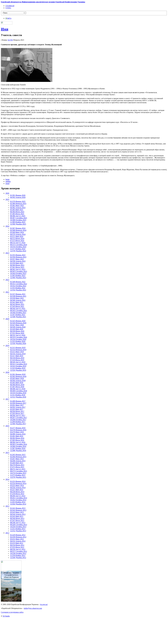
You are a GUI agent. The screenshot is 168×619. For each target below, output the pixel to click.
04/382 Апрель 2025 (17, 208)
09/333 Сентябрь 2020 (18, 337)
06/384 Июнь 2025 (17, 212)
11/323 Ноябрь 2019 (17, 368)
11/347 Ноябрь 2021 (17, 315)
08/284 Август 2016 (17, 442)
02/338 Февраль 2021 (18, 296)
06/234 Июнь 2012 (17, 545)
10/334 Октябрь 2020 (18, 339)
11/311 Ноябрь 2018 (17, 395)
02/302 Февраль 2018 (18, 376)
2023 (7, 253)
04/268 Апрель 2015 (17, 461)
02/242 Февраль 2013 (18, 510)
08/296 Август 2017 (17, 415)
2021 (7, 292)
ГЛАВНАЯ (9, 6)
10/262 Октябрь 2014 (18, 500)
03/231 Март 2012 (17, 539)
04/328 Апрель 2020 (17, 327)
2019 (7, 345)
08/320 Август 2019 (17, 362)
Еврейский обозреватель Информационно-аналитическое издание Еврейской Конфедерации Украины (43, 2)
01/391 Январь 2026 (17, 195)
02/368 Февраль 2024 (18, 230)
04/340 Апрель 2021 (17, 300)
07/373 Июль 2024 (17, 241)
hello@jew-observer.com (33, 608)
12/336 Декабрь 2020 (18, 343)
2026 (7, 193)
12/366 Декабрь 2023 (18, 278)
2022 (7, 280)
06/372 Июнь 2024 (17, 238)
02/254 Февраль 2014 (18, 483)
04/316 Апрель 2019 (17, 354)
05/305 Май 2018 (16, 383)
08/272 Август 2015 (17, 469)
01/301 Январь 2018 (17, 374)
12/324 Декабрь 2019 (18, 370)
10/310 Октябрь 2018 (18, 393)
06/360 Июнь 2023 (17, 265)
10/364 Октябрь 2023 (18, 273)
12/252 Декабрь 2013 (18, 531)
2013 (7, 506)
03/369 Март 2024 (17, 232)
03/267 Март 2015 (17, 459)
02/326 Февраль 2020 (18, 323)
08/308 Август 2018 (17, 389)
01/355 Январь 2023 (17, 255)
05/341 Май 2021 (16, 302)
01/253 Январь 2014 (17, 481)
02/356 (10, 40)
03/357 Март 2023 (17, 259)
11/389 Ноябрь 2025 (17, 222)
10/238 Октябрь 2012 (18, 553)
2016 (7, 426)
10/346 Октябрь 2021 (18, 313)
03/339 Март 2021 (17, 298)
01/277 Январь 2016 (17, 428)
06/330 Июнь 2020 (17, 331)
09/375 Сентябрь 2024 (18, 245)
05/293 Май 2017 (16, 409)
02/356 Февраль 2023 (18, 257)
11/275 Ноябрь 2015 (17, 475)
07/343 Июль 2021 (17, 306)
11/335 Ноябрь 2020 (17, 341)
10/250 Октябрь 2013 (18, 527)
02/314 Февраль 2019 (18, 350)
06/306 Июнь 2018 (17, 385)
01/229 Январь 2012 (17, 535)
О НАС (8, 8)
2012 (7, 533)
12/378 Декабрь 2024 (18, 251)
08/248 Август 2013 (17, 523)
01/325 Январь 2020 (17, 321)
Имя (4, 29)
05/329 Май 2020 (16, 329)
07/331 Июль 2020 (17, 333)
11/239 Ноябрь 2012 (17, 555)
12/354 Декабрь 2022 (18, 290)
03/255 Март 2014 (17, 485)
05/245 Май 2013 (16, 516)
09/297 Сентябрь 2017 (18, 418)
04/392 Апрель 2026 (17, 197)
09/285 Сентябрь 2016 (18, 444)
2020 (7, 319)
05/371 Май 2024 (16, 236)
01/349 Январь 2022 (17, 282)
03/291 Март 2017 (17, 405)
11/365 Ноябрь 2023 (17, 276)
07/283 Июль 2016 (17, 440)
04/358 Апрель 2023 (17, 261)
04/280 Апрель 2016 (17, 434)
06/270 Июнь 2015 (17, 465)
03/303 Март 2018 (17, 378)
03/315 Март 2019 (17, 352)
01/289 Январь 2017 (17, 401)
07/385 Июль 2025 (17, 214)
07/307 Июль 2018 (17, 387)
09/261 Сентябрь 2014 (18, 498)
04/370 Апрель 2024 (17, 234)
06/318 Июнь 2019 (17, 358)
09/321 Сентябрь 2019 (18, 364)
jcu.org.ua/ (44, 604)
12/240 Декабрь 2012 (18, 558)
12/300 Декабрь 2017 (18, 424)
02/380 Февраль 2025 (18, 203)
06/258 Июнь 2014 (17, 492)
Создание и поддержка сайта (12, 612)
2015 (7, 453)
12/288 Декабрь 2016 (18, 450)
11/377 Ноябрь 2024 (17, 249)
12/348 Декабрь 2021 (18, 317)
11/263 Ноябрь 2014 (17, 502)
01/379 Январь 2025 (17, 201)
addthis (8, 181)
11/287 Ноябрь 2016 (17, 448)
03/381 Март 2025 (17, 206)
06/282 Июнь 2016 (17, 438)
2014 (7, 479)
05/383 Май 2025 (16, 210)
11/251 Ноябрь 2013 (17, 529)
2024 (7, 226)
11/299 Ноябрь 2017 (17, 422)
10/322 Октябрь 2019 (18, 366)
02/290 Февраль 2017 (18, 403)
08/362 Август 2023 (17, 269)
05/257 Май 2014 (16, 490)
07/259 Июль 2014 (17, 494)
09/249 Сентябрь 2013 (18, 525)
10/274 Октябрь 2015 (18, 473)
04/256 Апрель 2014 (17, 488)
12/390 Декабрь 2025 (18, 224)
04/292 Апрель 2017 (17, 407)
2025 (7, 199)
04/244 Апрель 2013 (17, 514)
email (7, 183)
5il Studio (6, 616)
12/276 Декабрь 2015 (18, 477)
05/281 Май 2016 (16, 436)
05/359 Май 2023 (16, 263)
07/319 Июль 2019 (17, 360)
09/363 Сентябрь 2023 (18, 271)
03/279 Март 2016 (17, 432)
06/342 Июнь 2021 (17, 304)
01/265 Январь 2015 (17, 455)
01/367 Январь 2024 (17, 228)
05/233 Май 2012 (16, 543)
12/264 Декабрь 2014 (18, 504)
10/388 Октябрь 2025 (18, 220)
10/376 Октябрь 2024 (18, 247)
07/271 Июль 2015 (17, 467)
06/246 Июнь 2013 (17, 518)
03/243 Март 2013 (17, 512)
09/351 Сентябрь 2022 (18, 284)
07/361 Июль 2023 (17, 267)
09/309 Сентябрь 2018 (18, 391)
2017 (7, 399)
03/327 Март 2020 (17, 325)
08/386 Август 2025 (17, 216)
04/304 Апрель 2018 (17, 380)
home (7, 179)
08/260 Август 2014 (17, 496)
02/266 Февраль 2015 (18, 457)
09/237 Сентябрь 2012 (18, 551)
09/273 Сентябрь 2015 (18, 471)
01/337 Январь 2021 (17, 294)
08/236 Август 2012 (17, 549)
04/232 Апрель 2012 (17, 541)
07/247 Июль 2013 (17, 520)
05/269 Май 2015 (16, 463)
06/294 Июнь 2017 (17, 411)
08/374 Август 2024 (17, 243)
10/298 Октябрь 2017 (18, 420)
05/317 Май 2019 (16, 356)
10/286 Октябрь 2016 (18, 446)
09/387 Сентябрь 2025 (18, 218)
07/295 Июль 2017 (17, 413)
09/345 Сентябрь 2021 (18, 311)
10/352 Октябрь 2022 (18, 286)
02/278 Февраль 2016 (18, 430)
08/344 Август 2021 (17, 308)
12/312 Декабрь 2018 (18, 397)
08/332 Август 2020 (17, 335)
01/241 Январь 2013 (17, 508)
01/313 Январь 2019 (17, 348)
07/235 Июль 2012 (17, 547)
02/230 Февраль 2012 (18, 537)
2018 (7, 372)
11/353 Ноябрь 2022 (17, 288)
